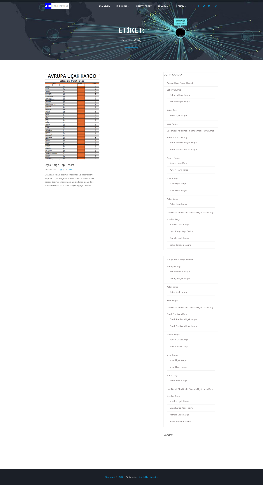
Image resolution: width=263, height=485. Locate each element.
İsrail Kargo (172, 124)
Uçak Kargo (163, 6)
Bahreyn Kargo (174, 90)
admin (70, 169)
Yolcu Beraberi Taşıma (180, 245)
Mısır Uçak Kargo (178, 183)
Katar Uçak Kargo (178, 115)
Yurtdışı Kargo (173, 219)
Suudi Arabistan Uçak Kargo (183, 142)
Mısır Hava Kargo (178, 190)
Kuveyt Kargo (173, 158)
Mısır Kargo (172, 178)
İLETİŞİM (180, 6)
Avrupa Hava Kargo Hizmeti (180, 83)
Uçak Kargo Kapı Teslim (181, 231)
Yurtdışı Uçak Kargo (179, 224)
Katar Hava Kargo (178, 204)
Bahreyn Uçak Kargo (180, 101)
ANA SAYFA (104, 6)
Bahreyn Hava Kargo (180, 95)
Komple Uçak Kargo (179, 238)
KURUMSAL (122, 6)
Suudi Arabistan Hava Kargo (183, 149)
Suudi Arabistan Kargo (177, 137)
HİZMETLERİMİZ (144, 6)
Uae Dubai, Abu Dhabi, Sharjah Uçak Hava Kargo (190, 131)
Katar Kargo (172, 110)
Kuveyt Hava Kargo (179, 170)
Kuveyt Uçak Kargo (179, 163)
